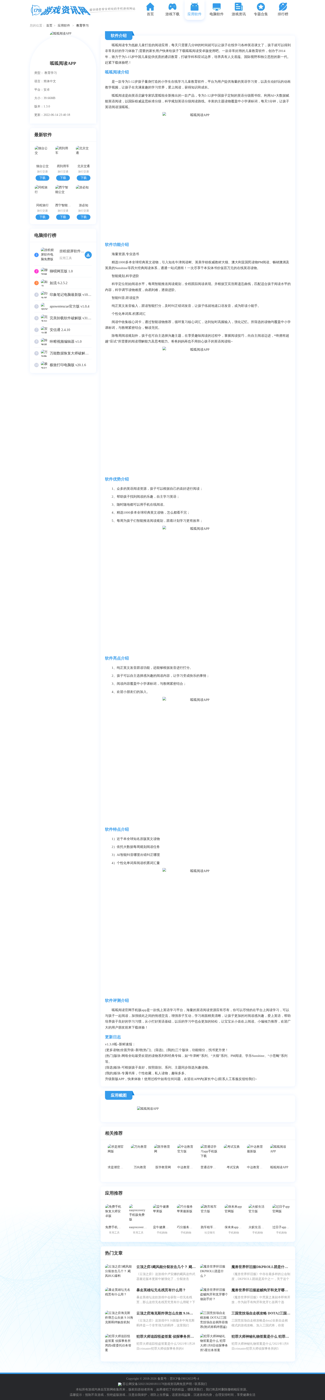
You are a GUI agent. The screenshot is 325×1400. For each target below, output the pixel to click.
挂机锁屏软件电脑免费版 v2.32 (83, 251)
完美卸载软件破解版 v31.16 (71, 318)
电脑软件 (217, 14)
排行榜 (283, 14)
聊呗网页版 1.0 (61, 271)
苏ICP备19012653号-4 (184, 1378)
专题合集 (261, 14)
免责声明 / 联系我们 (193, 1384)
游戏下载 (172, 14)
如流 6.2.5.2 (58, 283)
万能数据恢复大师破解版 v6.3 (73, 353)
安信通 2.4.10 (60, 330)
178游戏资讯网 (169, 1384)
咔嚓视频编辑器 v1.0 (66, 341)
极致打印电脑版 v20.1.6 (68, 365)
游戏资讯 (239, 14)
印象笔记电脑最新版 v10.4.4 (71, 294)
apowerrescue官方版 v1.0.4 (69, 306)
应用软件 (194, 14)
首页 (150, 14)
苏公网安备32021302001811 (140, 1384)
